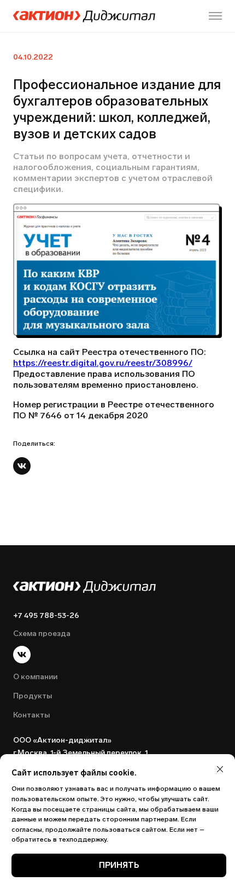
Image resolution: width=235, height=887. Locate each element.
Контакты (31, 715)
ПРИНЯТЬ (119, 865)
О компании (35, 676)
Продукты (32, 696)
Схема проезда (41, 633)
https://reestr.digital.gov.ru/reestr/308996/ (102, 363)
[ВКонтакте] (22, 466)
